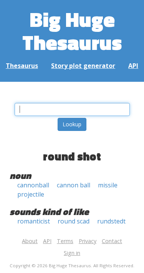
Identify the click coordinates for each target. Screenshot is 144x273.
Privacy (87, 241)
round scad (73, 221)
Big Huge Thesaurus (72, 30)
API (133, 65)
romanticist (33, 221)
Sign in (72, 252)
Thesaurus (22, 65)
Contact (112, 241)
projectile (30, 194)
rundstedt (111, 221)
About (30, 241)
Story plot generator (83, 65)
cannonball (33, 185)
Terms (65, 241)
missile (108, 185)
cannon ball (73, 185)
